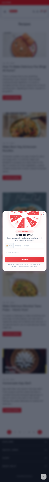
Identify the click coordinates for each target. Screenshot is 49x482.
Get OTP (24, 259)
